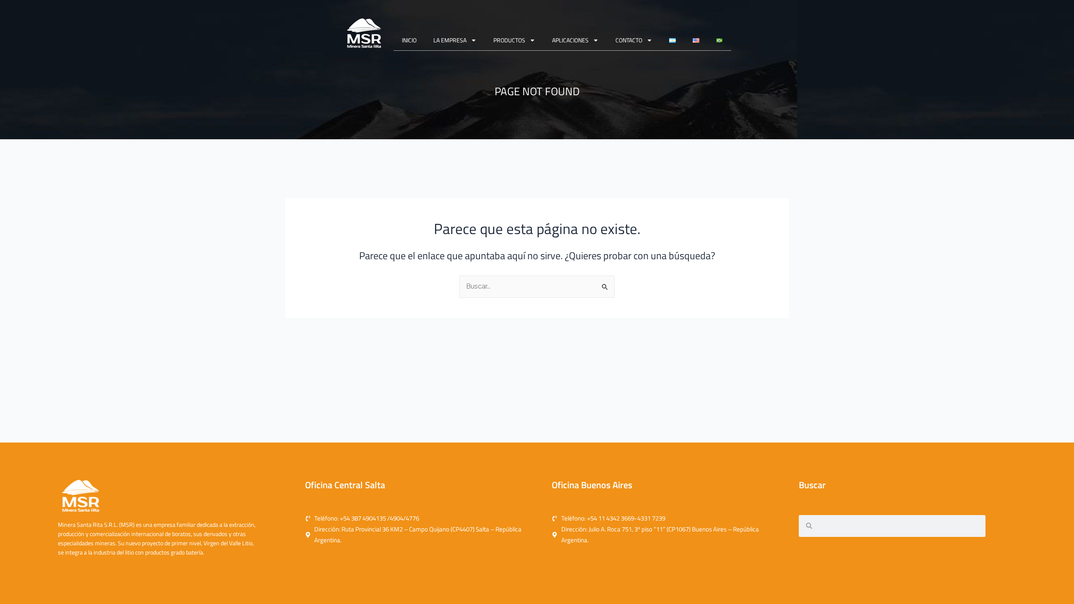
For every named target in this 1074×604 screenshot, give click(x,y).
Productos (509, 40)
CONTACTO (628, 40)
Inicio (409, 40)
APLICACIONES (570, 40)
